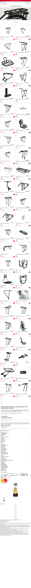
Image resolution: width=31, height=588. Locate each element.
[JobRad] (2, 473)
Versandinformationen (4, 433)
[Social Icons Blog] (15, 517)
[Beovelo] (5, 475)
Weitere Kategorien (3, 470)
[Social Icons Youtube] (15, 508)
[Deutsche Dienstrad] (14, 473)
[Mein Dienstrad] (18, 473)
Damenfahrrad (3, 462)
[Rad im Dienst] (2, 475)
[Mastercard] (24, 475)
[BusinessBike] (10, 473)
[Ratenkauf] (2, 477)
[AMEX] (27, 475)
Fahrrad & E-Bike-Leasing (4, 453)
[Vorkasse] (9, 477)
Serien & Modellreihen (4, 469)
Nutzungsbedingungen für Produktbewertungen (7, 460)
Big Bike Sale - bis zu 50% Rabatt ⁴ (15, 0)
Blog (1, 443)
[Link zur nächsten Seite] (2, 404)
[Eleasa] (22, 473)
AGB (1, 454)
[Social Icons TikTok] (15, 514)
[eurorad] (10, 475)
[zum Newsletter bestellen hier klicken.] (1, 421)
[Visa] (21, 475)
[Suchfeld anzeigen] (26, 4)
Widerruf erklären (3, 458)
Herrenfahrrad (3, 463)
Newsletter (2, 438)
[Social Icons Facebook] (15, 505)
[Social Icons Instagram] (15, 511)
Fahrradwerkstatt (3, 439)
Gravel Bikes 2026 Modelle (4, 466)
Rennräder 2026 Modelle (4, 467)
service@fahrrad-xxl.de (14, 411)
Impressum (2, 457)
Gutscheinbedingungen (4, 459)
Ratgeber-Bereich (3, 444)
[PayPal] (14, 475)
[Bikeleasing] (6, 473)
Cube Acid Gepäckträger (5, 415)
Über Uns (2, 442)
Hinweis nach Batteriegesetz (4, 456)
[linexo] (7, 475)
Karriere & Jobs (3, 447)
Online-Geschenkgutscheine (4, 445)
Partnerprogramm (3, 448)
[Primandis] (25, 473)
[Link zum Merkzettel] (28, 4)
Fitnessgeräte (2, 468)
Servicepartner (3, 440)
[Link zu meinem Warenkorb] (29, 4)
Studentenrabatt (3, 446)
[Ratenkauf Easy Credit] (6, 477)
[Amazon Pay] (17, 475)
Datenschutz (2, 455)
